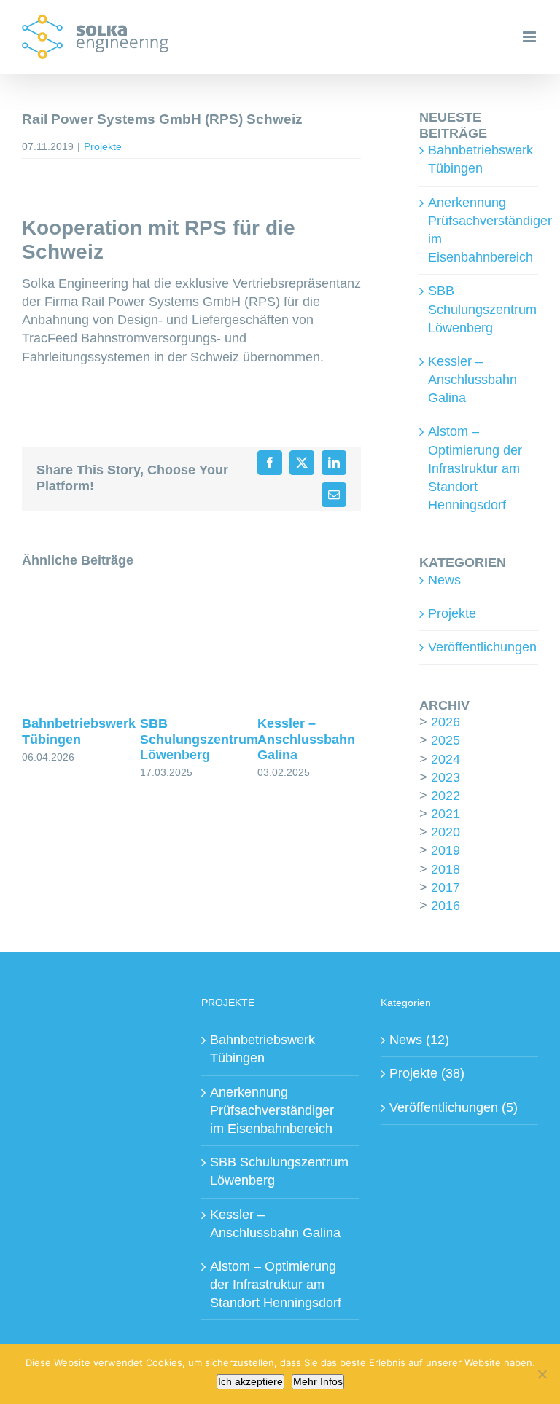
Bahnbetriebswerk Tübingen (79, 731)
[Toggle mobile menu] (530, 36)
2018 (445, 869)
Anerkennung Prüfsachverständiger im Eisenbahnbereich (272, 1110)
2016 (445, 905)
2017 (445, 887)
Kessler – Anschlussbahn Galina (306, 739)
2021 (445, 814)
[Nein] (541, 1374)
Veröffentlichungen (479, 647)
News (444, 580)
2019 (445, 850)
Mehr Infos (318, 1381)
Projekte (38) (426, 1073)
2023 (445, 777)
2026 (445, 722)
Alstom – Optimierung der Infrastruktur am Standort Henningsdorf (475, 468)
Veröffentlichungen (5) (453, 1107)
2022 (445, 795)
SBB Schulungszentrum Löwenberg (199, 739)
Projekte (103, 146)
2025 (445, 740)
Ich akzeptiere (250, 1381)
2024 (445, 759)
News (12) (419, 1039)
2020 (445, 832)
